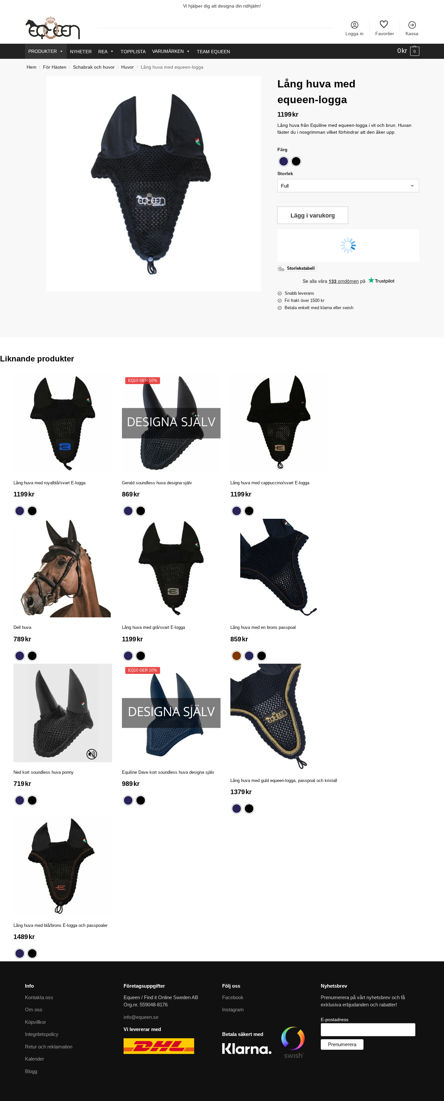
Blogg (31, 1071)
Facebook (233, 997)
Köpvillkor (35, 1022)
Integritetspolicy (41, 1034)
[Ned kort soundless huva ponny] (62, 713)
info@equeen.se (141, 1017)
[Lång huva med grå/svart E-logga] (171, 568)
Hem (31, 67)
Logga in (354, 33)
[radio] (284, 161)
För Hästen (54, 67)
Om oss (33, 1009)
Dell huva (22, 627)
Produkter (42, 51)
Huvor (127, 67)
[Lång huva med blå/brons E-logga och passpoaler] (62, 865)
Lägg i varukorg (313, 215)
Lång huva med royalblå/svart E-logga (49, 482)
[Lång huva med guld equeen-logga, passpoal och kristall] (283, 717)
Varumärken (168, 51)
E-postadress (334, 1019)
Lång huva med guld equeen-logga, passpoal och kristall (283, 780)
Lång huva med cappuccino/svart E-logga (269, 482)
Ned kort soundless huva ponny (43, 772)
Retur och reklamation (48, 1046)
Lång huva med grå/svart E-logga (153, 627)
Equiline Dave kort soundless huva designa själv (168, 772)
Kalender (34, 1059)
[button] (408, 51)
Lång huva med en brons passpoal (263, 627)
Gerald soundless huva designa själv (157, 482)
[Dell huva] (62, 568)
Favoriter (384, 33)
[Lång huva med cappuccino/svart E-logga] (279, 423)
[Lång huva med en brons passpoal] (279, 568)
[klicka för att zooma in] (153, 183)
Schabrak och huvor (94, 67)
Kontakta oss (39, 997)
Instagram (233, 1009)
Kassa (412, 33)
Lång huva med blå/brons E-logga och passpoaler (60, 925)
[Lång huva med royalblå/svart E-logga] (62, 423)
